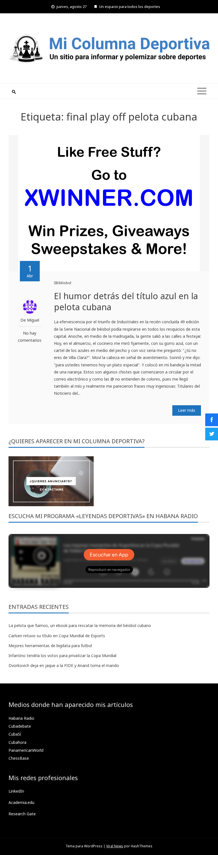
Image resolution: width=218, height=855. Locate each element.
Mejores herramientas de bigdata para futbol (50, 645)
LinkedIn (16, 791)
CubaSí (15, 734)
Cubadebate (20, 726)
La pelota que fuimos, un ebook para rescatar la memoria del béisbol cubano (80, 625)
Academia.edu (21, 802)
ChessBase (19, 758)
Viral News (114, 846)
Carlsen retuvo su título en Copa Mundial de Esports (57, 635)
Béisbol (64, 282)
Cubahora (17, 742)
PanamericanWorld (26, 750)
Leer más (186, 410)
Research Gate (22, 813)
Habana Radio (21, 718)
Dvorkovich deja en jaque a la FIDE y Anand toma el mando (64, 665)
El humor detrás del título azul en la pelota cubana (126, 301)
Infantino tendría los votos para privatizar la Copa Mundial (62, 655)
